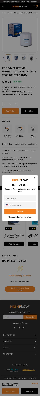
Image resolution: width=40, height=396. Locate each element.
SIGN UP (20, 211)
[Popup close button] (34, 178)
